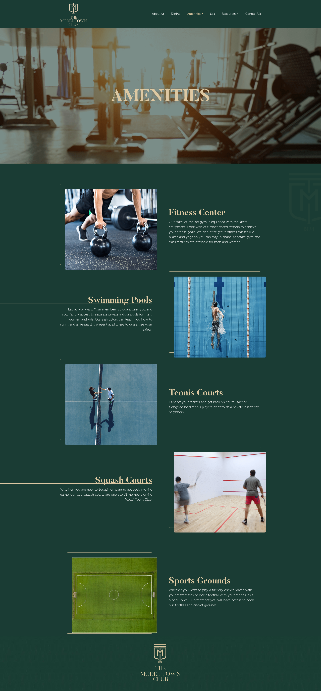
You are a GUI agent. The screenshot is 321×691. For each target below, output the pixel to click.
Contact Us (253, 14)
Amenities (194, 14)
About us (158, 14)
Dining (175, 14)
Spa (212, 14)
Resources (229, 14)
